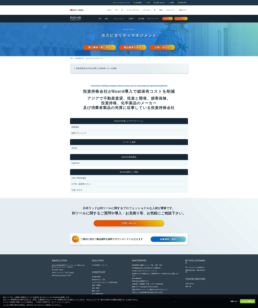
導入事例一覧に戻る (99, 47)
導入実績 (141, 19)
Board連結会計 (137, 278)
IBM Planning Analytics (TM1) (61, 275)
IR (149, 3)
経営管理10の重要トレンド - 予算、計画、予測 (147, 265)
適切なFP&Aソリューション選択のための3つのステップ (149, 289)
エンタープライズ (133, 10)
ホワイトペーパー (153, 19)
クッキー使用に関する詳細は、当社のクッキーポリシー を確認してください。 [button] (32, 305)
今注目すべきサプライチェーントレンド (144, 271)
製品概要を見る (132, 47)
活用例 (131, 19)
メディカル (146, 10)
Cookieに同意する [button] (247, 301)
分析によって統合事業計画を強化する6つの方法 (147, 292)
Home (109, 10)
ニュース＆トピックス (122, 3)
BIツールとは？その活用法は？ (195, 267)
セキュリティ (170, 10)
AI (122, 10)
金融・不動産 (96, 285)
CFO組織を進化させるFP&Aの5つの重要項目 (146, 268)
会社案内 (139, 3)
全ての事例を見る (97, 293)
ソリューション (118, 19)
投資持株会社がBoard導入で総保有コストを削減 (96, 68)
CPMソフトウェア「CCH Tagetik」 (63, 272)
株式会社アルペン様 (98, 279)
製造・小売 (95, 291)
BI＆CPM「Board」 (58, 270)
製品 (106, 19)
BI (154, 10)
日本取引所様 (96, 277)
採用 (172, 3)
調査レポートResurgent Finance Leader (145, 287)
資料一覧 (167, 18)
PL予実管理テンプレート (100, 265)
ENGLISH (183, 3)
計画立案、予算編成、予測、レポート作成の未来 (147, 284)
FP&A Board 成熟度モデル (140, 281)
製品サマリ (183, 10)
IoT (116, 10)
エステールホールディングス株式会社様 (104, 282)
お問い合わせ (160, 3)
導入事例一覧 (79, 58)
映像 (160, 10)
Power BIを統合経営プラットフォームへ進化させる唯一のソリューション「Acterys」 (68, 266)
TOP (99, 19)
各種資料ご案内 (168, 239)
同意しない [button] (234, 301)
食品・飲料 (95, 288)
